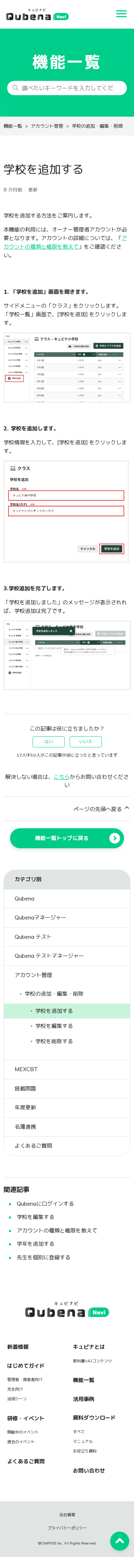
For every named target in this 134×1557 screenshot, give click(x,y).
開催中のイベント (23, 1432)
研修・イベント (26, 1418)
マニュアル (83, 1441)
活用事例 (83, 1399)
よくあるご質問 (26, 1461)
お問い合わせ (89, 1470)
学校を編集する (35, 1217)
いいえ (85, 742)
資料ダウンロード (94, 1417)
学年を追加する (35, 1243)
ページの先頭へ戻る (98, 809)
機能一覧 (13, 126)
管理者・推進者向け (25, 1379)
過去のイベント (21, 1442)
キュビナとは (89, 1346)
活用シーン (17, 1399)
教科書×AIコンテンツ (92, 1361)
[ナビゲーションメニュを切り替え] (121, 14)
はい (48, 742)
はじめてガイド (26, 1365)
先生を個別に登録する (43, 1257)
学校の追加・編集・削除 (97, 126)
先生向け (15, 1389)
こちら (62, 777)
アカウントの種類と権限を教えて (57, 1230)
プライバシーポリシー (67, 1528)
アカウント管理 (47, 126)
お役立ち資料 (84, 1451)
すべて (79, 1432)
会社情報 (67, 1515)
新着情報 (18, 1346)
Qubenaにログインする (45, 1203)
